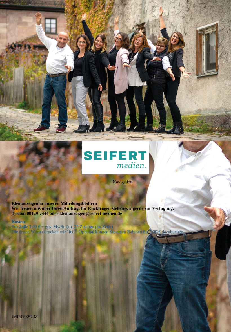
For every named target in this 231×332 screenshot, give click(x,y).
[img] (115, 70)
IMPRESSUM (25, 316)
